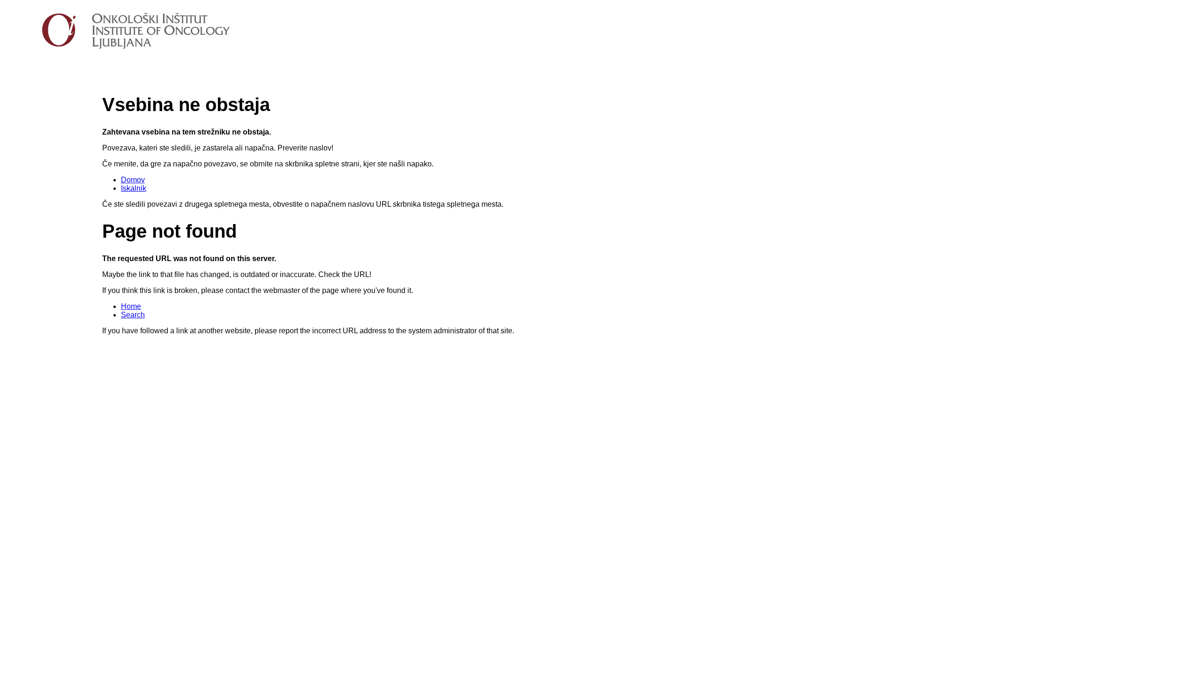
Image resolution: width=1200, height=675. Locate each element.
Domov (133, 180)
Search (133, 315)
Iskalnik (133, 188)
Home (131, 306)
